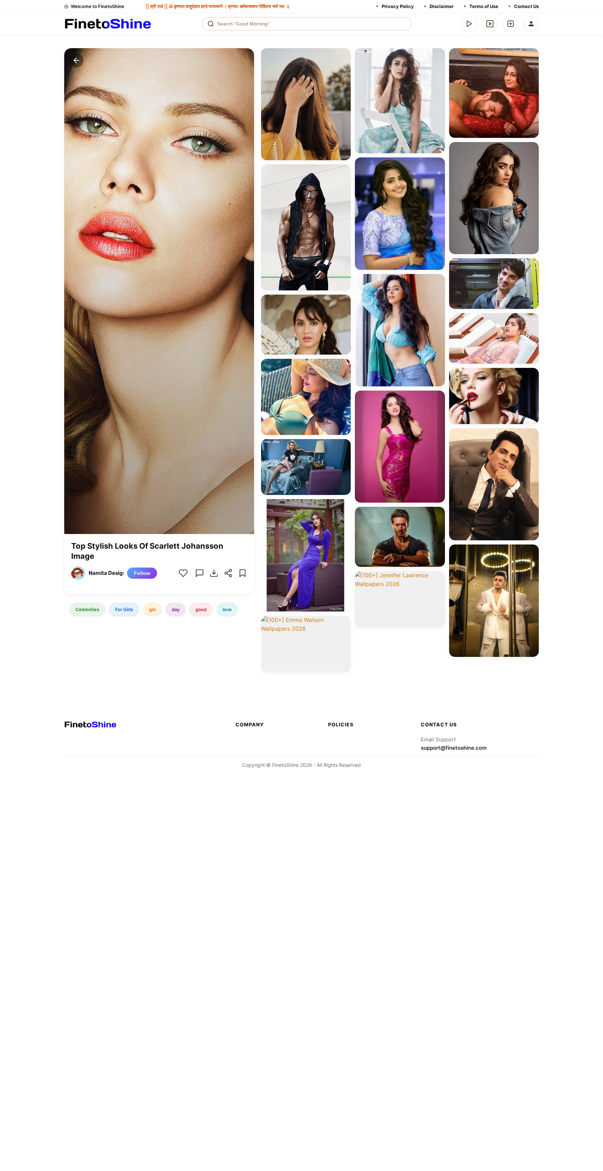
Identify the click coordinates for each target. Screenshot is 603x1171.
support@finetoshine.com (453, 747)
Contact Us (526, 6)
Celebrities (87, 609)
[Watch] (490, 23)
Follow (142, 573)
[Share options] (343, 56)
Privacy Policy (398, 6)
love (227, 609)
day (175, 609)
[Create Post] (510, 23)
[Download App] (469, 23)
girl (152, 609)
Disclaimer (442, 6)
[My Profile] (531, 23)
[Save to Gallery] (343, 68)
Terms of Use (483, 6)
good (201, 609)
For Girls (124, 609)
